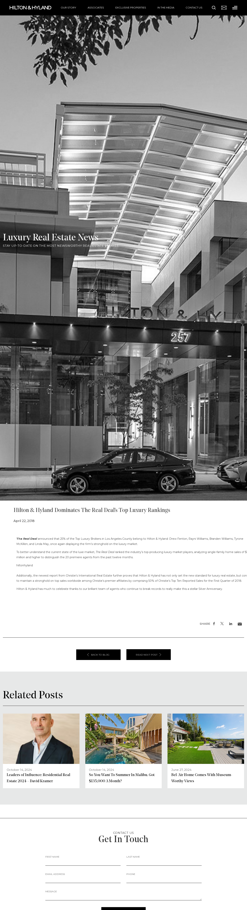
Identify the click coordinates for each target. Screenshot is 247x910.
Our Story (68, 7)
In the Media (165, 7)
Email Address (55, 874)
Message (51, 891)
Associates (96, 7)
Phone (130, 874)
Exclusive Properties (130, 7)
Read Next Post (146, 654)
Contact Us (194, 7)
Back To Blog (100, 654)
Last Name (133, 856)
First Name (52, 856)
